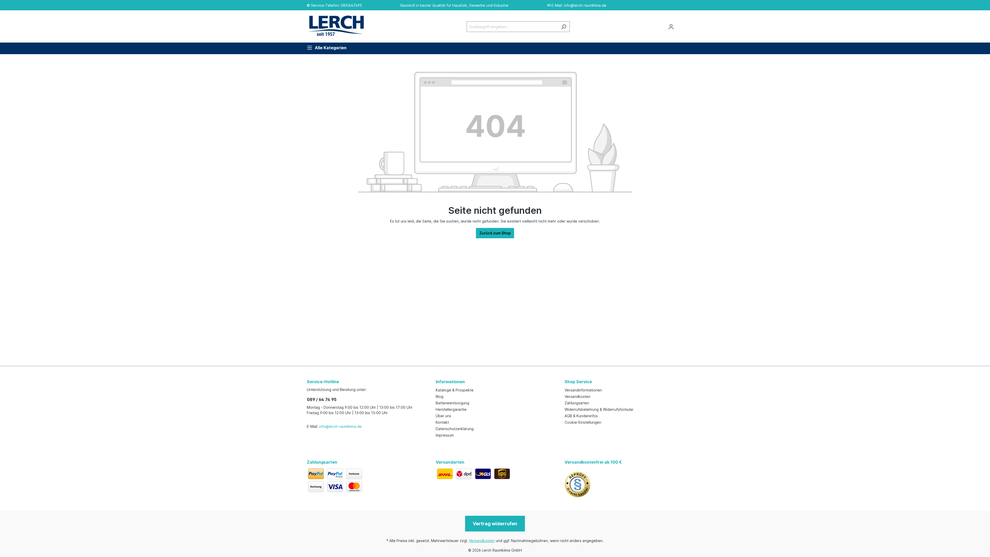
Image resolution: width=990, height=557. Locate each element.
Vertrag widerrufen (495, 523)
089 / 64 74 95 (321, 399)
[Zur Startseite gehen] (339, 25)
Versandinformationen (583, 390)
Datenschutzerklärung (455, 429)
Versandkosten (577, 396)
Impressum (445, 435)
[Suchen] (564, 26)
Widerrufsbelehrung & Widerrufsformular (599, 409)
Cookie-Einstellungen (583, 422)
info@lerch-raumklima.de (340, 426)
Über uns (443, 416)
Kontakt (442, 422)
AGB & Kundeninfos (581, 416)
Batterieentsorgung (452, 403)
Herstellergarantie (451, 409)
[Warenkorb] (680, 25)
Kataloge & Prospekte (455, 390)
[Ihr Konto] (671, 27)
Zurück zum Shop (495, 233)
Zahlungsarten (577, 403)
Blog (439, 396)
